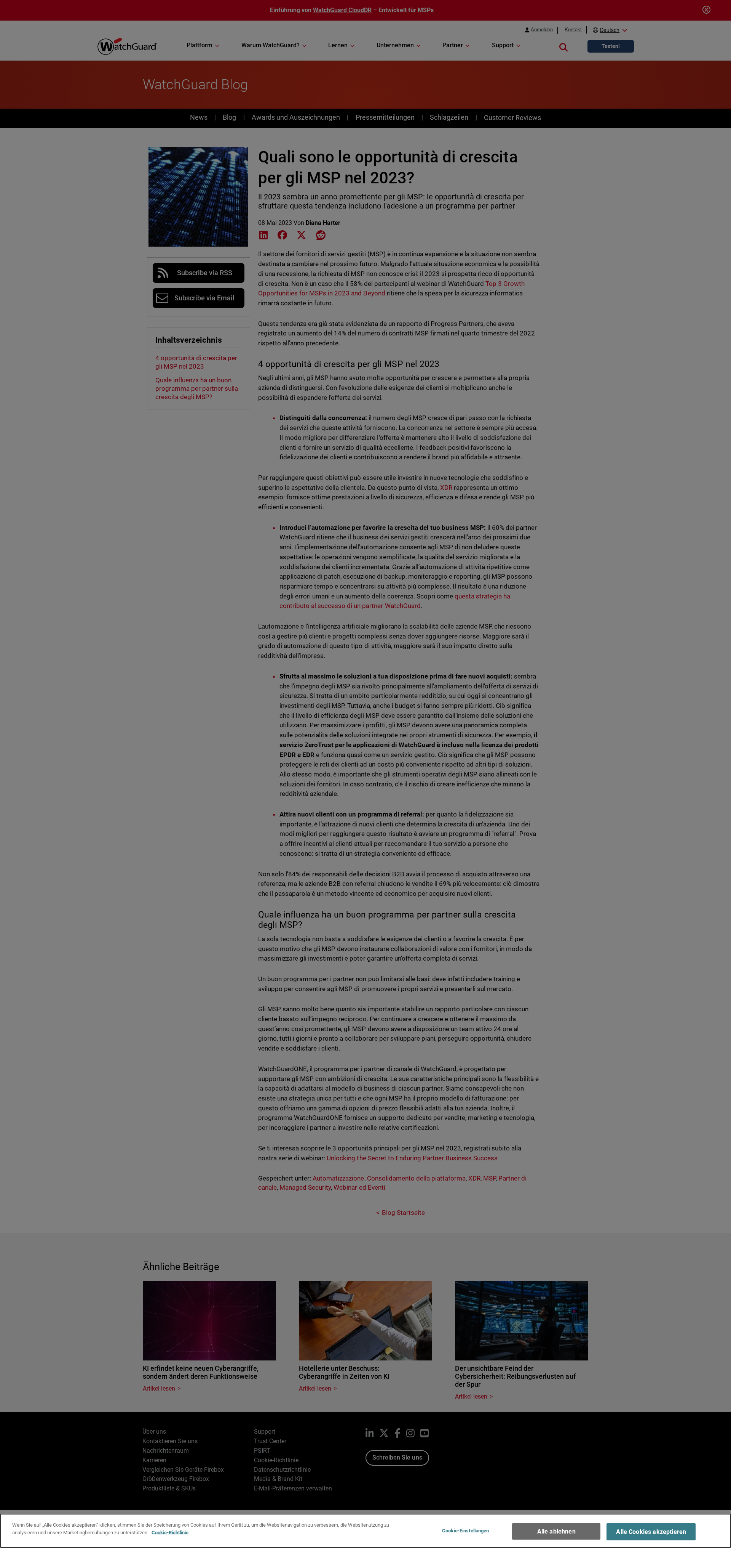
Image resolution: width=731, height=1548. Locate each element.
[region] (365, 1531)
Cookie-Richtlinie (170, 1532)
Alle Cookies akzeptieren (651, 1531)
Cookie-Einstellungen (465, 1531)
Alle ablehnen (556, 1531)
